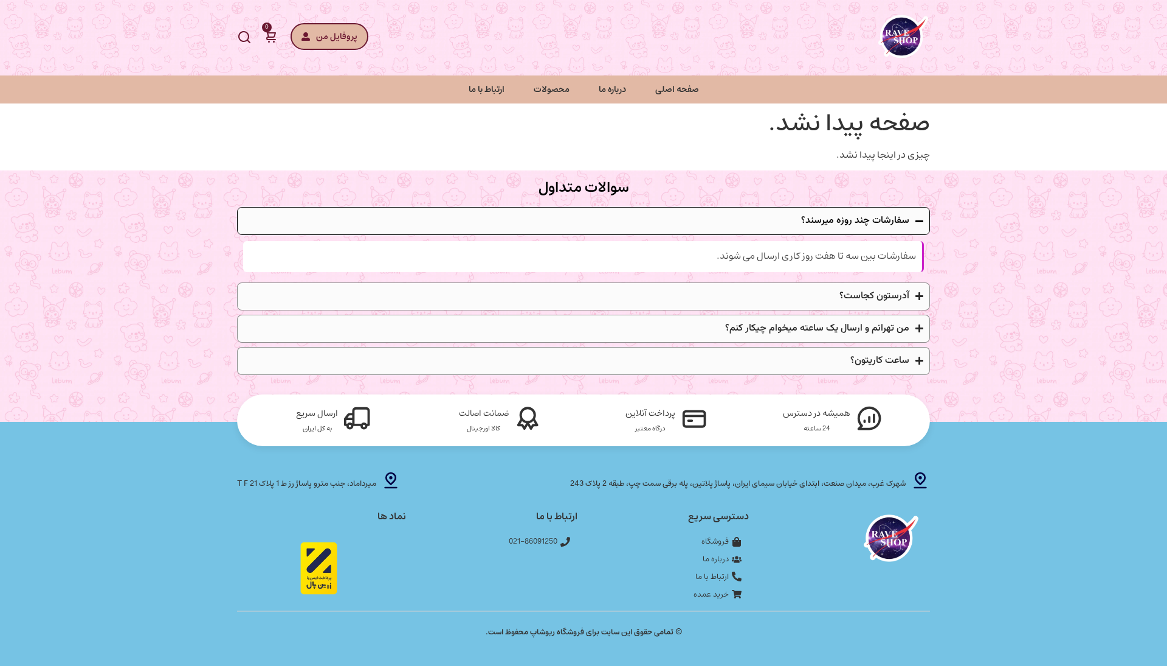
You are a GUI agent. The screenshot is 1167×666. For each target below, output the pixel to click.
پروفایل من (336, 36)
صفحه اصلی (677, 89)
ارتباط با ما (486, 89)
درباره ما (612, 89)
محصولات (552, 89)
